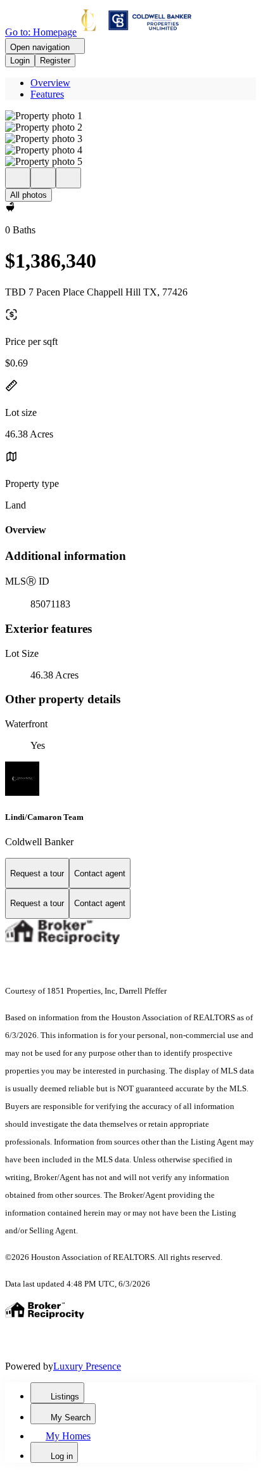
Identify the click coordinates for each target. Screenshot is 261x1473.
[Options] (17, 177)
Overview (50, 82)
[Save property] (43, 177)
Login (20, 60)
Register (55, 60)
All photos (28, 195)
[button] (130, 116)
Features (47, 94)
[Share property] (68, 177)
